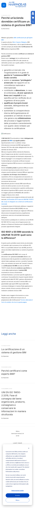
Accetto (17, 495)
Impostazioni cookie (17, 490)
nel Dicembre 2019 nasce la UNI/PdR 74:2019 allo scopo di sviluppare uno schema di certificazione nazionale (17, 202)
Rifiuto (17, 500)
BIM (11, 140)
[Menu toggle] (3, 5)
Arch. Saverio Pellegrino (20, 42)
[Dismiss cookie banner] (28, 448)
